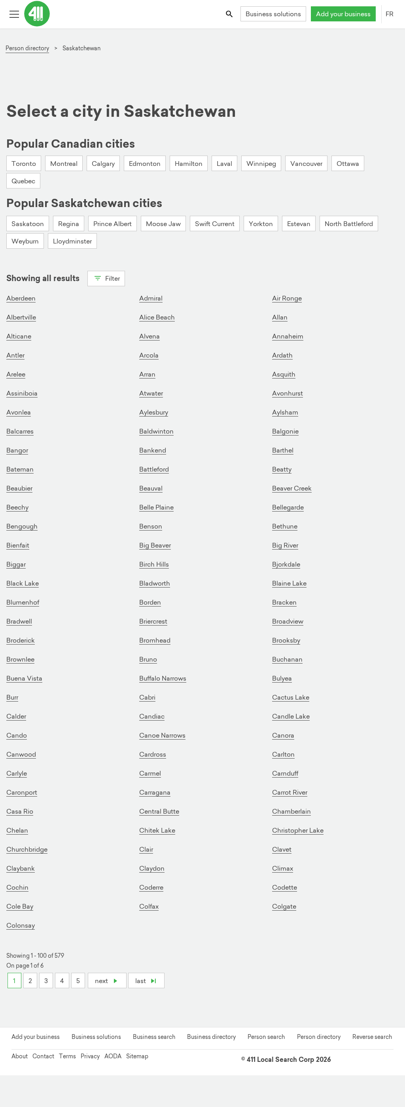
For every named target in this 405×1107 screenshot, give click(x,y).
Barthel (282, 450)
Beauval (151, 488)
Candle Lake (291, 716)
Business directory (211, 1036)
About (19, 1056)
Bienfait (17, 545)
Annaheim (287, 336)
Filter (112, 278)
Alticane (18, 336)
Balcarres (20, 431)
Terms (67, 1056)
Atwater (151, 393)
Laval (224, 163)
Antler (15, 355)
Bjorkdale (286, 564)
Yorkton (261, 224)
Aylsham (285, 412)
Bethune (284, 526)
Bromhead (154, 640)
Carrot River (289, 792)
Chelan (17, 830)
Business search (154, 1036)
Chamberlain (291, 811)
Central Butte (159, 811)
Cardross (152, 754)
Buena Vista (24, 678)
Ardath (282, 355)
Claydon (152, 868)
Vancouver (306, 163)
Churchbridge (26, 849)
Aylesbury (153, 412)
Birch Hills (154, 564)
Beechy (17, 507)
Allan (280, 317)
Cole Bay (19, 906)
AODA (112, 1056)
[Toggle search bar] (230, 14)
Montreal (64, 163)
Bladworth (154, 583)
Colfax (149, 906)
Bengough (22, 526)
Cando (16, 735)
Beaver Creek (292, 488)
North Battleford (349, 224)
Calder (16, 716)
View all (27, 292)
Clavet (281, 849)
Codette (284, 887)
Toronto (23, 163)
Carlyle (16, 773)
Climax (282, 868)
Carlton (283, 754)
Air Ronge (287, 298)
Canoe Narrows (162, 735)
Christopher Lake (298, 830)
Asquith (283, 374)
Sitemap (137, 1056)
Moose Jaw (163, 224)
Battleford (154, 469)
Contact (43, 1056)
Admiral (151, 298)
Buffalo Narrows (162, 678)
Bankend (152, 450)
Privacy (90, 1056)
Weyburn (25, 241)
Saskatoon (27, 224)
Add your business (343, 14)
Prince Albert (112, 224)
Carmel (150, 773)
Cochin (17, 887)
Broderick (20, 640)
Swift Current (215, 224)
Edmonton (145, 163)
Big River (285, 545)
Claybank (20, 868)
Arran (147, 374)
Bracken (284, 602)
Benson (150, 526)
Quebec (23, 181)
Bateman (20, 469)
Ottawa (348, 163)
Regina (68, 224)
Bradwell (19, 621)
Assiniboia (22, 393)
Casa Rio (19, 811)
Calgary (103, 163)
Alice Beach (157, 317)
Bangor (17, 450)
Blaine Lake (289, 583)
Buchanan (287, 659)
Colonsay (20, 925)
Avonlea (18, 412)
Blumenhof (22, 602)
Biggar (16, 564)
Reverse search (372, 1036)
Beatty (281, 469)
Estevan (298, 224)
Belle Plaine (156, 507)
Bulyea (282, 678)
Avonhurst (287, 393)
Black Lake (22, 583)
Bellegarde (288, 507)
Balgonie (285, 431)
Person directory (319, 1036)
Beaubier (19, 488)
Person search (266, 1036)
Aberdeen (21, 298)
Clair (146, 849)
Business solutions (273, 14)
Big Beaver (155, 545)
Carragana (154, 792)
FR (390, 14)
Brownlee (20, 659)
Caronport (21, 792)
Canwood (21, 754)
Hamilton (188, 163)
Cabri (147, 697)
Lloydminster (72, 241)
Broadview (287, 621)
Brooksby (286, 640)
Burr (12, 697)
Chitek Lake (157, 830)
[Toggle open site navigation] (14, 14)
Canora (283, 735)
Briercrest (153, 621)
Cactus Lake (290, 697)
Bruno (148, 659)
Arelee (15, 374)
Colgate (284, 906)
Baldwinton (156, 431)
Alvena (149, 336)
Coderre (151, 887)
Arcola (149, 355)
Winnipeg (261, 163)
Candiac (152, 716)
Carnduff (285, 773)
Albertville (21, 317)
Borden (150, 602)
